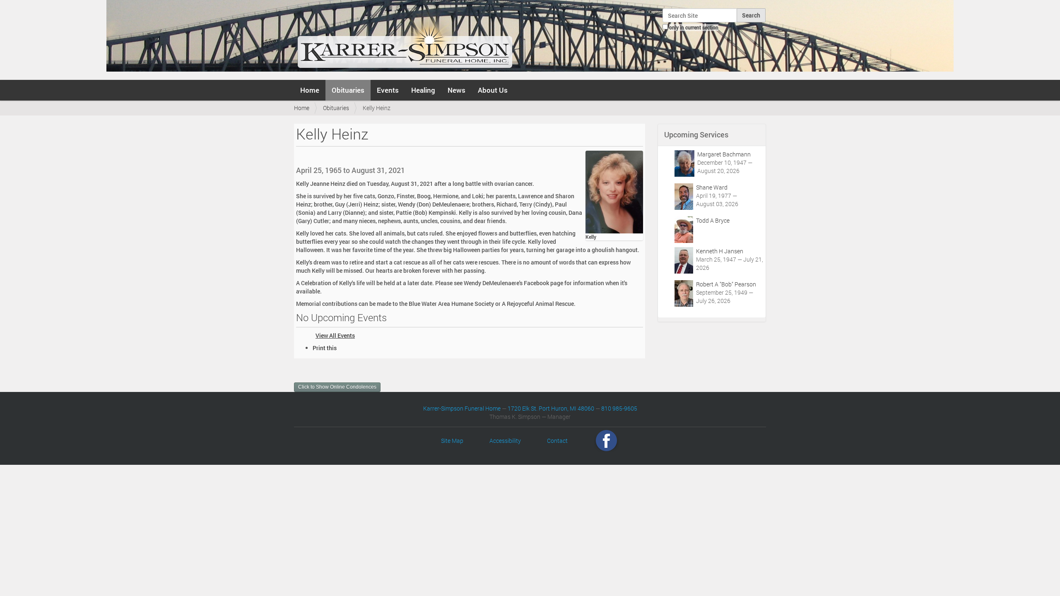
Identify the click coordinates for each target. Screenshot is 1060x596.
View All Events (335, 335)
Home (309, 90)
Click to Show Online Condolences (337, 387)
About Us (493, 90)
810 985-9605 (619, 408)
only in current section (693, 27)
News (456, 90)
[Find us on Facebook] (606, 441)
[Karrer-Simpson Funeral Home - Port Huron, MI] (405, 39)
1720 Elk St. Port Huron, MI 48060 (551, 408)
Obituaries (348, 90)
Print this (325, 348)
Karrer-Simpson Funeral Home (462, 408)
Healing (423, 90)
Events (388, 90)
